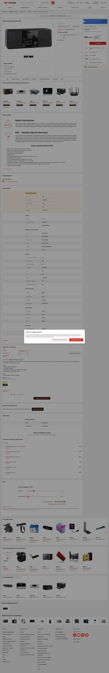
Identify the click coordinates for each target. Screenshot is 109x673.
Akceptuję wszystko (76, 340)
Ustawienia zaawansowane (59, 340)
